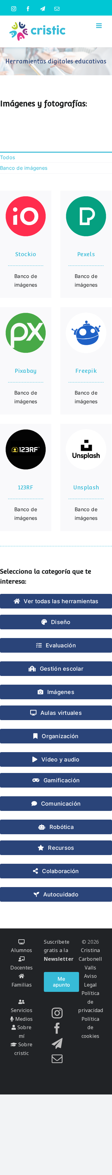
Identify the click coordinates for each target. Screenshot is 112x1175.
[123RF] (25, 449)
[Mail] (57, 1058)
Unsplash (86, 487)
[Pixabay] (25, 333)
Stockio (25, 254)
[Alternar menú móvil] (99, 25)
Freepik (86, 371)
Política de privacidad (90, 1002)
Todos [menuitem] (7, 157)
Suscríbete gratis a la (58, 950)
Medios (23, 1018)
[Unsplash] (86, 449)
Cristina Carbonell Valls (90, 959)
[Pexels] (86, 216)
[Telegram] (57, 1043)
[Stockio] (25, 216)
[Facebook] (57, 1028)
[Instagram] (57, 1012)
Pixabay (26, 371)
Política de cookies (91, 1027)
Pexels (86, 254)
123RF (25, 487)
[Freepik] (86, 333)
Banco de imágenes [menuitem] (23, 168)
